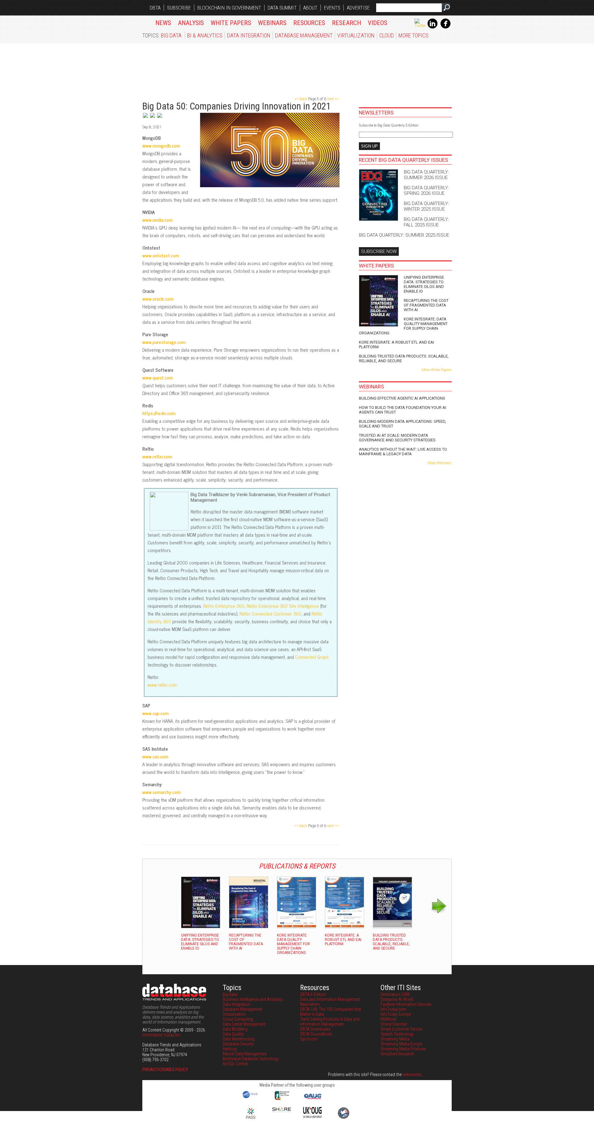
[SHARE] (281, 1110)
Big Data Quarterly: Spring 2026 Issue (426, 190)
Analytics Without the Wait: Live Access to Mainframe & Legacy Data (403, 451)
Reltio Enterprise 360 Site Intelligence (283, 606)
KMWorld (388, 1019)
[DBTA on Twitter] (420, 26)
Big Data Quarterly (179, 66)
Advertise (358, 8)
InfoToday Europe (396, 1014)
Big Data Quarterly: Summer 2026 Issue (426, 174)
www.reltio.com (157, 456)
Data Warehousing (239, 1038)
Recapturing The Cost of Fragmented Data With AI (426, 305)
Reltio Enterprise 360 (223, 606)
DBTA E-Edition (313, 994)
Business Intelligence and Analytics (253, 999)
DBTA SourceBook (316, 1034)
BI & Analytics (204, 35)
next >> (332, 99)
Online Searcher (394, 1024)
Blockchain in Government (229, 8)
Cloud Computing (238, 1019)
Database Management (304, 35)
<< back (301, 99)
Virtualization (356, 35)
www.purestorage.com (164, 342)
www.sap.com (155, 713)
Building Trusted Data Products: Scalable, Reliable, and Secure (404, 358)
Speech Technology (397, 1034)
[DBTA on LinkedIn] (432, 27)
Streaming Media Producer (403, 1048)
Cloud (386, 35)
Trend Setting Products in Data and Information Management (329, 1022)
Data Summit (282, 8)
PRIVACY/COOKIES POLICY (165, 1069)
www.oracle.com (158, 298)
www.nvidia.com (157, 220)
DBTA (155, 8)
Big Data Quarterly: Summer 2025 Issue (404, 235)
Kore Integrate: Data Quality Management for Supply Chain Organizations (403, 326)
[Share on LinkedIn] (153, 118)
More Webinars (440, 463)
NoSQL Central (235, 1063)
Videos (377, 23)
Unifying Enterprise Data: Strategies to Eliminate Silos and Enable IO (424, 284)
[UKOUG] (312, 1116)
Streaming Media (395, 1038)
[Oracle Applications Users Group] (312, 1099)
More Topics (413, 35)
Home (145, 22)
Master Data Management (245, 1053)
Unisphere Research (397, 1053)
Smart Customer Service (401, 1029)
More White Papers (437, 370)
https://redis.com (158, 413)
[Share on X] (145, 118)
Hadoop (230, 1048)
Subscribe (179, 8)
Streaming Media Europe (401, 1043)
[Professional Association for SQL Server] (250, 1119)
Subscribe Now (379, 251)
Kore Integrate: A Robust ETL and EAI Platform (396, 344)
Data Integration (248, 35)
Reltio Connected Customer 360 (270, 613)
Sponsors (308, 1038)
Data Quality (233, 1034)
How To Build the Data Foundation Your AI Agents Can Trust (402, 409)
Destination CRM (395, 994)
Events (332, 8)
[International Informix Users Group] (281, 1099)
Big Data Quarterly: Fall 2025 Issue (426, 222)
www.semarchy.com (161, 792)
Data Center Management (244, 1024)
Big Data (171, 35)
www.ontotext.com (160, 255)
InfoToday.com (393, 1009)
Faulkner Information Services (406, 1004)
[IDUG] (250, 1097)
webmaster (411, 1074)
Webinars (272, 23)
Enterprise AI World (397, 999)
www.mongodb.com (161, 145)
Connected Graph (312, 657)
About (310, 8)
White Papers (231, 23)
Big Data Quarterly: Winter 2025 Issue (426, 206)
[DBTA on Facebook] (445, 27)
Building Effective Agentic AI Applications (402, 398)
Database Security (238, 1043)
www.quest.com (157, 377)
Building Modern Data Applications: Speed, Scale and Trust (402, 423)
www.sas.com (155, 756)
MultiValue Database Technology (251, 1058)
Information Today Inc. (161, 1034)
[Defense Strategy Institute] (343, 1117)
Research (346, 23)
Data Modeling (235, 1029)
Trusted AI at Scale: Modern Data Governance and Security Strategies (397, 437)
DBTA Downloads (315, 1029)
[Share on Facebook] (160, 118)
